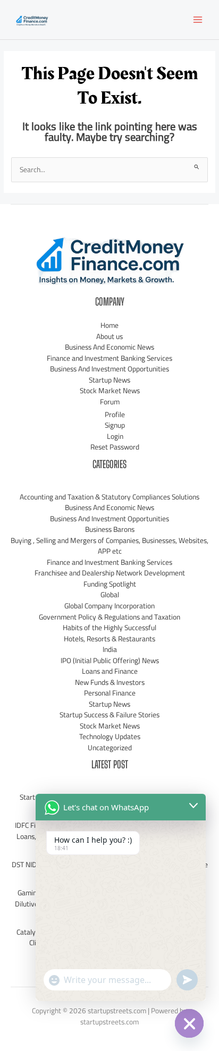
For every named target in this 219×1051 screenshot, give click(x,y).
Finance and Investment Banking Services (109, 358)
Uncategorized (110, 748)
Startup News (109, 380)
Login (115, 436)
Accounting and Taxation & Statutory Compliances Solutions (109, 497)
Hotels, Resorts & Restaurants (109, 639)
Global (109, 594)
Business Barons (109, 529)
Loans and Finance (110, 671)
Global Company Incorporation (109, 606)
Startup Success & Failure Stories (109, 715)
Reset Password (114, 447)
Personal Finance (110, 693)
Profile (115, 414)
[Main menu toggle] (198, 20)
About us (109, 336)
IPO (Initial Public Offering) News (110, 660)
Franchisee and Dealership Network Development (110, 573)
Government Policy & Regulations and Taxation (109, 617)
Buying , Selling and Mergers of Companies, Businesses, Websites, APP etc (109, 545)
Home (109, 325)
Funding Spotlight (109, 584)
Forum (110, 402)
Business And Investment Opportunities (109, 369)
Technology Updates (109, 736)
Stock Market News (110, 390)
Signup (115, 425)
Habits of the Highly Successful (109, 627)
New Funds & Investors (110, 682)
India (110, 649)
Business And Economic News (109, 347)
